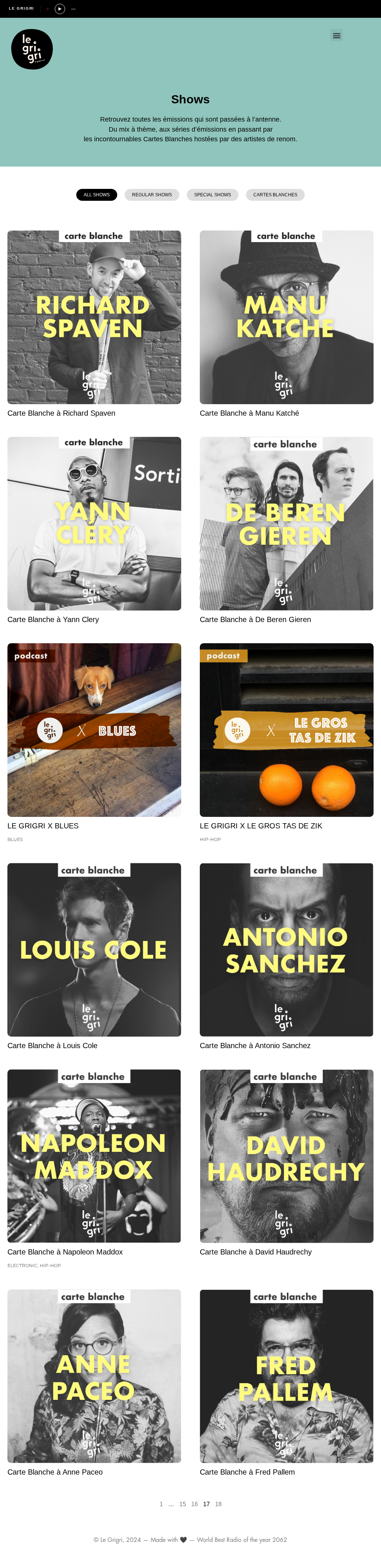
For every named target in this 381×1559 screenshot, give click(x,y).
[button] (336, 35)
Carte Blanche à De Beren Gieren (255, 619)
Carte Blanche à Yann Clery (53, 619)
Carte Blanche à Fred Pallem (247, 1472)
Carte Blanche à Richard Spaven (61, 413)
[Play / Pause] (60, 9)
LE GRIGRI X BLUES (43, 826)
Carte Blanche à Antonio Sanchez (255, 1045)
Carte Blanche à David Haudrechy (256, 1252)
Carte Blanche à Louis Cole (52, 1045)
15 (182, 1504)
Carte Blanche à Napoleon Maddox (65, 1252)
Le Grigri (21, 8)
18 (218, 1504)
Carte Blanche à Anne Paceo (55, 1472)
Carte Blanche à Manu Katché (249, 413)
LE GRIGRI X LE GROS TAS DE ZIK (261, 826)
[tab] (96, 195)
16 (194, 1504)
